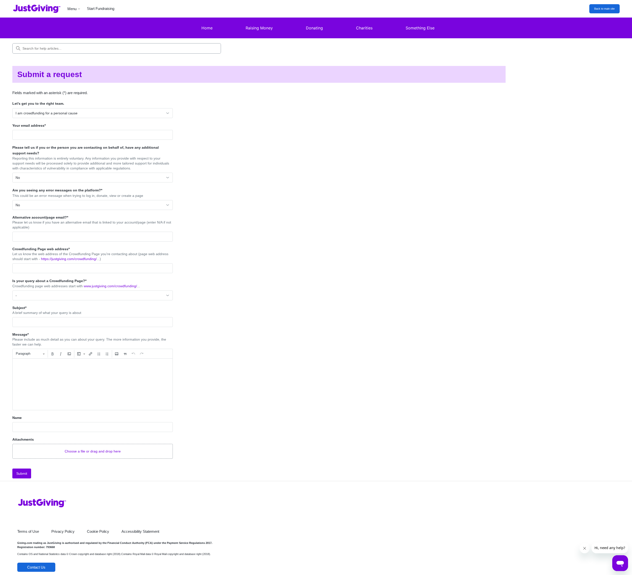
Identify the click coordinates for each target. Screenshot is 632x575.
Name (17, 418)
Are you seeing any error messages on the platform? (57, 190)
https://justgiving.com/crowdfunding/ (69, 259)
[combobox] (92, 113)
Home (207, 27)
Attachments (23, 439)
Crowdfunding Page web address (41, 249)
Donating (314, 27)
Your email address (29, 125)
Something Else (420, 27)
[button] (92, 451)
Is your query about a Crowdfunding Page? (49, 281)
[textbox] (92, 384)
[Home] (33, 8)
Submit (21, 473)
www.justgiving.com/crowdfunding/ (110, 286)
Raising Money (259, 27)
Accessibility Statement (140, 531)
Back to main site (604, 8)
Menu (72, 9)
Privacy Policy (63, 531)
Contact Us (36, 567)
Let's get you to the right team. (38, 103)
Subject (19, 308)
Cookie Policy (98, 531)
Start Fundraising (100, 8)
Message (20, 334)
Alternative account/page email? (40, 217)
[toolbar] (93, 353)
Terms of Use (28, 531)
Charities (364, 27)
